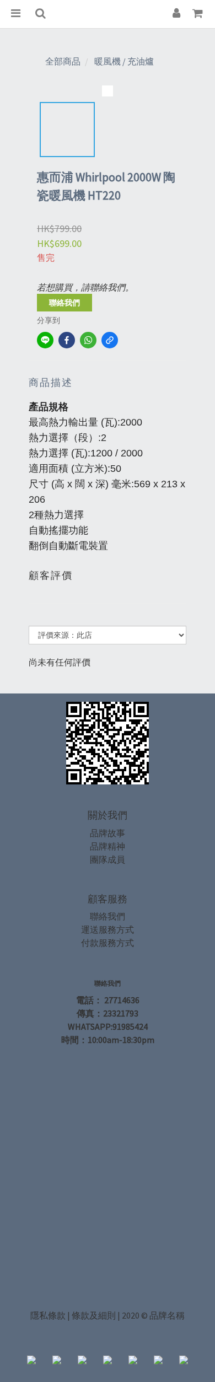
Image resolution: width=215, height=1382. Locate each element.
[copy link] (109, 340)
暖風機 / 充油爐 (124, 61)
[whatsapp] (88, 340)
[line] (45, 340)
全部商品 (62, 61)
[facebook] (66, 340)
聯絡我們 (64, 303)
